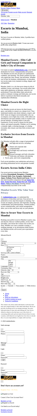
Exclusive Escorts (6, 412)
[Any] (12, 261)
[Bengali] (12, 262)
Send (3, 345)
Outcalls (11, 286)
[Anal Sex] (13, 249)
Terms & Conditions (11, 301)
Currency (4, 241)
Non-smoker (20, 286)
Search (4, 290)
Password (4, 357)
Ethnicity (4, 270)
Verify (3, 374)
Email (3, 331)
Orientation (4, 268)
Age (2, 274)
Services (3, 253)
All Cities (4, 23)
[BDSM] (13, 251)
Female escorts (13, 12)
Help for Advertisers (11, 297)
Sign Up (8, 2)
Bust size (4, 272)
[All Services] (13, 247)
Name (3, 255)
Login (3, 2)
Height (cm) (5, 278)
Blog (6, 295)
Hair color (4, 283)
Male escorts (22, 12)
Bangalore (11, 23)
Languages (4, 266)
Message (3, 343)
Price (2, 245)
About (7, 293)
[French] (12, 266)
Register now (5, 55)
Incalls (3, 286)
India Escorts (5, 20)
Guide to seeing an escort (13, 299)
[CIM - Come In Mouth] (13, 253)
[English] (12, 264)
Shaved (3, 282)
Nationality (4, 257)
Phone (3, 334)
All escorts (5, 10)
